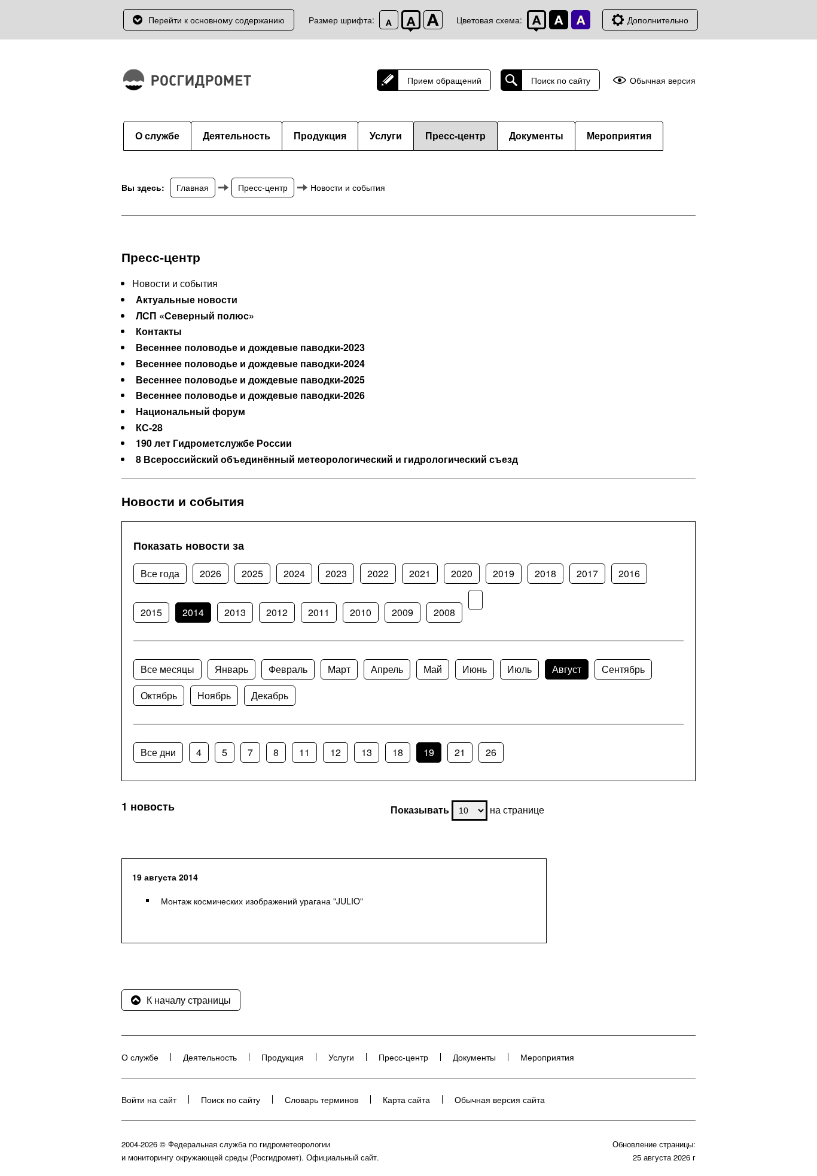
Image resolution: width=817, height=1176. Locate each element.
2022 (378, 573)
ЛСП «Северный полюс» (195, 315)
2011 (319, 612)
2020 (461, 573)
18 (397, 752)
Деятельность (236, 135)
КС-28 (149, 427)
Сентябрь (623, 669)
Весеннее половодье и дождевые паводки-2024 (250, 363)
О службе (157, 135)
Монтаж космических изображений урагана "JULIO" (262, 901)
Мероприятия (619, 135)
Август (566, 669)
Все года (160, 573)
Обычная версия (663, 80)
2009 (402, 612)
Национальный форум (190, 411)
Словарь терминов (321, 1099)
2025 (252, 573)
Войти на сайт (148, 1099)
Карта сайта (406, 1099)
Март (339, 669)
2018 (545, 573)
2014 (193, 612)
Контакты (159, 331)
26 (491, 752)
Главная (192, 187)
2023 (336, 573)
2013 (235, 612)
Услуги (386, 135)
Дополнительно (657, 20)
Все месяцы (167, 669)
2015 (151, 612)
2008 (444, 612)
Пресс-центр (455, 135)
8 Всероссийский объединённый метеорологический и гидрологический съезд (327, 459)
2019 (503, 573)
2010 (360, 612)
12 (335, 752)
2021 (420, 573)
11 (304, 752)
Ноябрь (214, 695)
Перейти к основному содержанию (216, 20)
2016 (629, 573)
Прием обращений (444, 80)
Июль (519, 669)
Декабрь (269, 695)
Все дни (158, 752)
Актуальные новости (186, 299)
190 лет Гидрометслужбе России (214, 443)
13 (366, 752)
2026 (210, 573)
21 (460, 752)
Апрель (387, 669)
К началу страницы (189, 1000)
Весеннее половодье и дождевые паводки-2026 (250, 395)
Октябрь (159, 695)
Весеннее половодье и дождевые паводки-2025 (250, 379)
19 (428, 752)
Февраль (288, 669)
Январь (231, 669)
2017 (587, 573)
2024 (294, 573)
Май (432, 669)
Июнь (474, 669)
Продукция (320, 135)
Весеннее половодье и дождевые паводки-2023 (250, 347)
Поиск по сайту (560, 80)
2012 (277, 612)
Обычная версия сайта (500, 1099)
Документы (536, 135)
